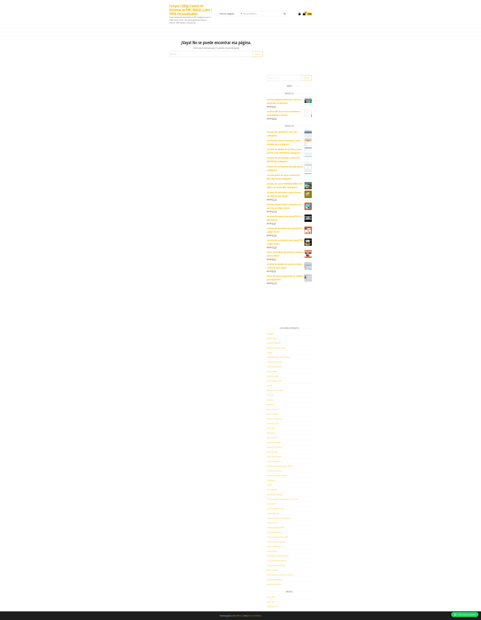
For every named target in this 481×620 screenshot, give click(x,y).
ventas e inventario (274, 584)
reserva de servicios (274, 470)
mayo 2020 (271, 601)
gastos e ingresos (273, 409)
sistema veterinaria (274, 546)
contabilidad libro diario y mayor (278, 357)
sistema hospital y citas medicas (278, 518)
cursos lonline (272, 371)
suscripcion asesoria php (276, 565)
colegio (269, 352)
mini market (271, 428)
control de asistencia (274, 361)
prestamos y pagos (274, 442)
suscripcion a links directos (277, 560)
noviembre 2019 (273, 606)
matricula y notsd (273, 423)
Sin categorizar (272, 489)
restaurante (271, 480)
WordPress (237, 615)
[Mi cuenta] (299, 14)
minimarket (271, 432)
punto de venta (272, 451)
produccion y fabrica (274, 447)
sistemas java (272, 551)
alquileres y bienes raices (276, 347)
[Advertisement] (289, 55)
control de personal (274, 366)
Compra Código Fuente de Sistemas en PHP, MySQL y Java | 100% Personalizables (191, 9)
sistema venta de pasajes (276, 541)
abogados (270, 333)
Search (306, 77)
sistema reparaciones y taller (277, 536)
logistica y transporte (274, 418)
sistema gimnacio (273, 513)
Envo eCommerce (254, 615)
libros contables (273, 413)
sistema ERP (271, 503)
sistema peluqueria (274, 532)
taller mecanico (272, 569)
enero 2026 (271, 597)
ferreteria (270, 399)
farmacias (270, 395)
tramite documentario (275, 579)
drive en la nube (273, 376)
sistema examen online (275, 508)
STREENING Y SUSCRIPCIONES (278, 555)
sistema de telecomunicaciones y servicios (282, 499)
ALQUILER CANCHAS (274, 342)
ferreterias (271, 404)
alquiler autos (272, 338)
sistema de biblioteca (275, 494)
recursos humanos (274, 461)
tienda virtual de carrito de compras (280, 574)
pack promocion (273, 437)
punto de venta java (274, 456)
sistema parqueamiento (275, 527)
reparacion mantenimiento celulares (280, 465)
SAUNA (269, 484)
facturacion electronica (275, 390)
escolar (269, 385)
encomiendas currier (274, 380)
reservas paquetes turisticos (277, 475)
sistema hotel (272, 522)
